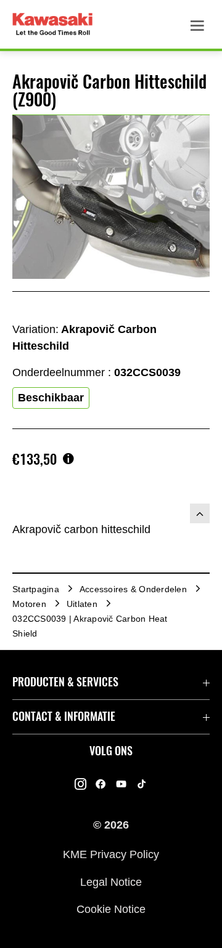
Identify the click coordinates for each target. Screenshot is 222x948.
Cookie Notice (111, 909)
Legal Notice (111, 881)
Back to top (200, 513)
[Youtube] (121, 784)
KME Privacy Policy (111, 854)
